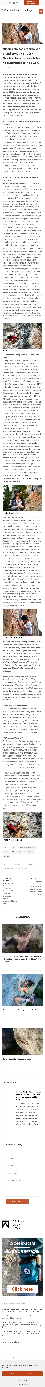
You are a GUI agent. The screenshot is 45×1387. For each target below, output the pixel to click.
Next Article (35, 878)
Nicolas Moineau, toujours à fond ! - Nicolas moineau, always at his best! (28, 1096)
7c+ (14, 847)
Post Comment (18, 1201)
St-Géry (6, 856)
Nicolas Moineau (29, 852)
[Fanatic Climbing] (17, 10)
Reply (39, 1092)
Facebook (10, 868)
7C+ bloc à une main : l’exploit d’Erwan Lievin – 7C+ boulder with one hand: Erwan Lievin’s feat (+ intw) (22, 959)
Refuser (22, 1380)
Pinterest (24, 868)
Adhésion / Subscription (31, 2)
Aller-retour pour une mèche (27, 847)
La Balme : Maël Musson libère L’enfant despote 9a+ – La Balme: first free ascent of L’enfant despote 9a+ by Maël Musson (21, 1333)
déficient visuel (16, 852)
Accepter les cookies (22, 1374)
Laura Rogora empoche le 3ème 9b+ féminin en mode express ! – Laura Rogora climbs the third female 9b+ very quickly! (21, 1325)
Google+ (17, 864)
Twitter (30, 864)
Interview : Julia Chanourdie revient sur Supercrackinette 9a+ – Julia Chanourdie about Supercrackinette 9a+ (10, 893)
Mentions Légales (23, 1384)
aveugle (6, 852)
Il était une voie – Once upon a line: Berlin (20, 1010)
